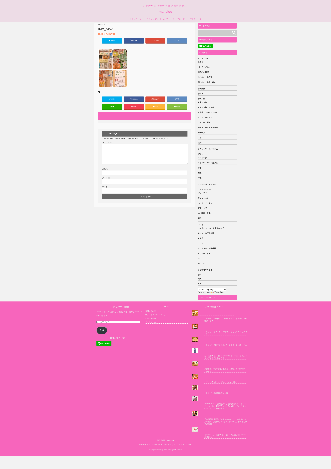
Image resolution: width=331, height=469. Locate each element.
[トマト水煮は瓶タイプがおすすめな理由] (213, 376)
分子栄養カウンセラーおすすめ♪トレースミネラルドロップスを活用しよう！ (225, 357)
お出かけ (201, 89)
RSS (156, 106)
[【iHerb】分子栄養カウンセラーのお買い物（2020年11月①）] (213, 429)
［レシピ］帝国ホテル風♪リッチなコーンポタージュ (225, 345)
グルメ (200, 154)
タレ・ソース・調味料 (207, 248)
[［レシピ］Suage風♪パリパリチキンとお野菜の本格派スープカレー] (213, 313)
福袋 (199, 143)
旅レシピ (201, 263)
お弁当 (200, 94)
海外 (199, 284)
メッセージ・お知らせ (207, 184)
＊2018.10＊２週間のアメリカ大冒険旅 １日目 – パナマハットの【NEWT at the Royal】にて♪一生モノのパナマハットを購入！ (225, 406)
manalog (165, 11)
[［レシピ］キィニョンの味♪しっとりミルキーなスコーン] (213, 326)
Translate (219, 292)
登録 (102, 330)
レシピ (200, 225)
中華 (199, 168)
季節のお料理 (203, 72)
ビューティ (202, 193)
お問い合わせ (135, 19)
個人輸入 (201, 132)
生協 (199, 138)
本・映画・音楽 (204, 213)
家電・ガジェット (205, 208)
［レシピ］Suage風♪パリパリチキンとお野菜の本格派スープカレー (225, 319)
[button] (112, 68)
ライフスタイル (204, 189)
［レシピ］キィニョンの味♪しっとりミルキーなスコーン (225, 333)
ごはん (200, 243)
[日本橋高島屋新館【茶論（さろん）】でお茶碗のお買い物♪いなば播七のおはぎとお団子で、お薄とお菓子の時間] (213, 413)
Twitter (112, 40)
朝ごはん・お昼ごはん (207, 82)
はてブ (177, 40)
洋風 (199, 178)
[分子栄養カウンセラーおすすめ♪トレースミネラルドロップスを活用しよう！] (213, 350)
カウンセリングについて (157, 19)
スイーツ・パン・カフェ (208, 163)
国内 (199, 279)
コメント (107, 142)
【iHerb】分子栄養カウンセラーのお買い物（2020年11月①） (225, 436)
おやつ (200, 62)
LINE (112, 106)
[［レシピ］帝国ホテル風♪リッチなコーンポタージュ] (213, 339)
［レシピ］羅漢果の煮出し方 (216, 393)
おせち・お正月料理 (206, 233)
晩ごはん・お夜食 (205, 77)
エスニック (202, 158)
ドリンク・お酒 (204, 253)
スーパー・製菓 (204, 122)
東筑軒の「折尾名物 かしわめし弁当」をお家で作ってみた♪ (225, 370)
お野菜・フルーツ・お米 (208, 112)
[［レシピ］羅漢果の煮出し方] (213, 387)
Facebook (134, 40)
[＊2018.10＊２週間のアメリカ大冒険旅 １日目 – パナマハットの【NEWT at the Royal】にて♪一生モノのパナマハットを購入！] (213, 398)
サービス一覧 (179, 19)
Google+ (156, 40)
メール (106, 178)
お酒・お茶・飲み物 (206, 107)
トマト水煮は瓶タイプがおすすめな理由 (220, 382)
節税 (199, 218)
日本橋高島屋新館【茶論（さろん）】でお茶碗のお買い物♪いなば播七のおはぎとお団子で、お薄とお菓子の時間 (225, 421)
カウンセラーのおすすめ (208, 149)
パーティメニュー (205, 67)
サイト (105, 187)
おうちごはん (203, 58)
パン (199, 258)
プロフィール (195, 19)
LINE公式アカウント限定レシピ (211, 228)
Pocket (133, 106)
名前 (105, 169)
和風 (199, 173)
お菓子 (200, 238)
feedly (177, 106)
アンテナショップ (205, 117)
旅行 (199, 275)
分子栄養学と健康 (205, 270)
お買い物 (201, 99)
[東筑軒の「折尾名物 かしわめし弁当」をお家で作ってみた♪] (213, 363)
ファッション (203, 198)
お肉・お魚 (202, 102)
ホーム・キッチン (205, 203)
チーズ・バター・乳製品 (208, 127)
